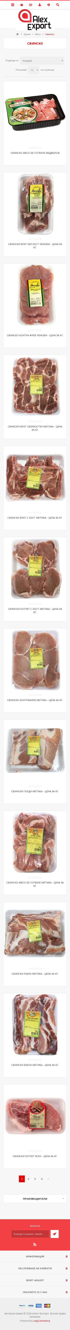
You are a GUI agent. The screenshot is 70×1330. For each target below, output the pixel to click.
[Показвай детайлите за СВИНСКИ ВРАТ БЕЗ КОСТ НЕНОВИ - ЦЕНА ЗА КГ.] (35, 203)
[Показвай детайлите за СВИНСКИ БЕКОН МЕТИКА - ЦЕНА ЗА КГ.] (35, 1024)
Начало (17, 34)
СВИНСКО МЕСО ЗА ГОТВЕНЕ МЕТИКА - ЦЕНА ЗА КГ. (35, 884)
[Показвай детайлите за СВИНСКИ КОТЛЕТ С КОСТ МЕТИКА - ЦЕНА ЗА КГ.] (35, 568)
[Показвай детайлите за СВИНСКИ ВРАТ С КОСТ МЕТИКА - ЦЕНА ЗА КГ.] (35, 477)
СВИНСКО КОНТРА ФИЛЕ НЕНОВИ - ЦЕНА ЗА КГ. (35, 335)
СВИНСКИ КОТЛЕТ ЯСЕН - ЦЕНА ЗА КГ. (35, 1156)
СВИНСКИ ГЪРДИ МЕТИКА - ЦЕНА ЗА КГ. (35, 791)
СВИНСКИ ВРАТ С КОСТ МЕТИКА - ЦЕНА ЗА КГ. (35, 517)
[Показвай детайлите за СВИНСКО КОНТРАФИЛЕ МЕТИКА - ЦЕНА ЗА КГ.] (35, 659)
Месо (38, 34)
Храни (27, 34)
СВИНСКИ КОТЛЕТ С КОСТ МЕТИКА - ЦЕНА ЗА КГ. (35, 610)
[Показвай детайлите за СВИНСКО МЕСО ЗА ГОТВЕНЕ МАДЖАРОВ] (35, 112)
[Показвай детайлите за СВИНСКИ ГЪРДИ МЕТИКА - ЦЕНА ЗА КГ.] (35, 751)
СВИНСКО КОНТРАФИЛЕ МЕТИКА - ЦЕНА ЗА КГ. (35, 700)
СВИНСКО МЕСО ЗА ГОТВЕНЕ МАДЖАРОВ (35, 153)
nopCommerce (42, 1320)
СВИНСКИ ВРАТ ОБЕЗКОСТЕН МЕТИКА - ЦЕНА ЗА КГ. (35, 428)
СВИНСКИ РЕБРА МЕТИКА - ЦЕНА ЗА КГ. (35, 973)
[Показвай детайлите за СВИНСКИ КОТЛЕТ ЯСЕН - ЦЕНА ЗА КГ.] (35, 1115)
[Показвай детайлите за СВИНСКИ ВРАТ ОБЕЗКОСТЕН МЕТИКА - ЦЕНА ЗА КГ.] (35, 386)
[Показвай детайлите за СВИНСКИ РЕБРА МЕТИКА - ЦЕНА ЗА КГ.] (35, 933)
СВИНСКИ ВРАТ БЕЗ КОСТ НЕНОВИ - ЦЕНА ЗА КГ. (35, 245)
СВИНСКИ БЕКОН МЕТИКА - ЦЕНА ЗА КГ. (35, 1065)
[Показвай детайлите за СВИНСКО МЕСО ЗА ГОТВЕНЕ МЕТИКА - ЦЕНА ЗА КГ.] (35, 842)
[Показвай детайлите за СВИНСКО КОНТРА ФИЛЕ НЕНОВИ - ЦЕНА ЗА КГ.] (35, 295)
